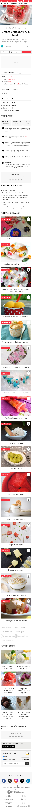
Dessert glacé (13, 3)
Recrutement (26, 786)
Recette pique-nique (8, 636)
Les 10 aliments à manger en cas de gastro (15, 207)
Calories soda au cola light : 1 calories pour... (16, 202)
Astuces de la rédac (9, 759)
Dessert (6, 3)
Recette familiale (7, 632)
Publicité (20, 786)
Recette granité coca (8, 190)
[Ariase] (8, 806)
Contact (15, 786)
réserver (26, 136)
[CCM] (8, 796)
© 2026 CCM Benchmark (24, 789)
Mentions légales (6, 789)
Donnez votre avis (20, 28)
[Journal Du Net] (23, 796)
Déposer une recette (8, 746)
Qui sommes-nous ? (7, 786)
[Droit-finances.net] (23, 800)
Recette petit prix (22, 636)
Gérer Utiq (27, 787)
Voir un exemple (25, 757)
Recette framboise (19, 627)
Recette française (7, 640)
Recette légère (19, 632)
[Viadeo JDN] (23, 803)
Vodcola (4, 193)
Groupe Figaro (14, 789)
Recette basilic (6, 627)
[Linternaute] (8, 799)
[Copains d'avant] (8, 803)
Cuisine (6, 757)
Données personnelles (7, 787)
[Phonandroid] (23, 806)
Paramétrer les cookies (18, 787)
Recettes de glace (23, 3)
